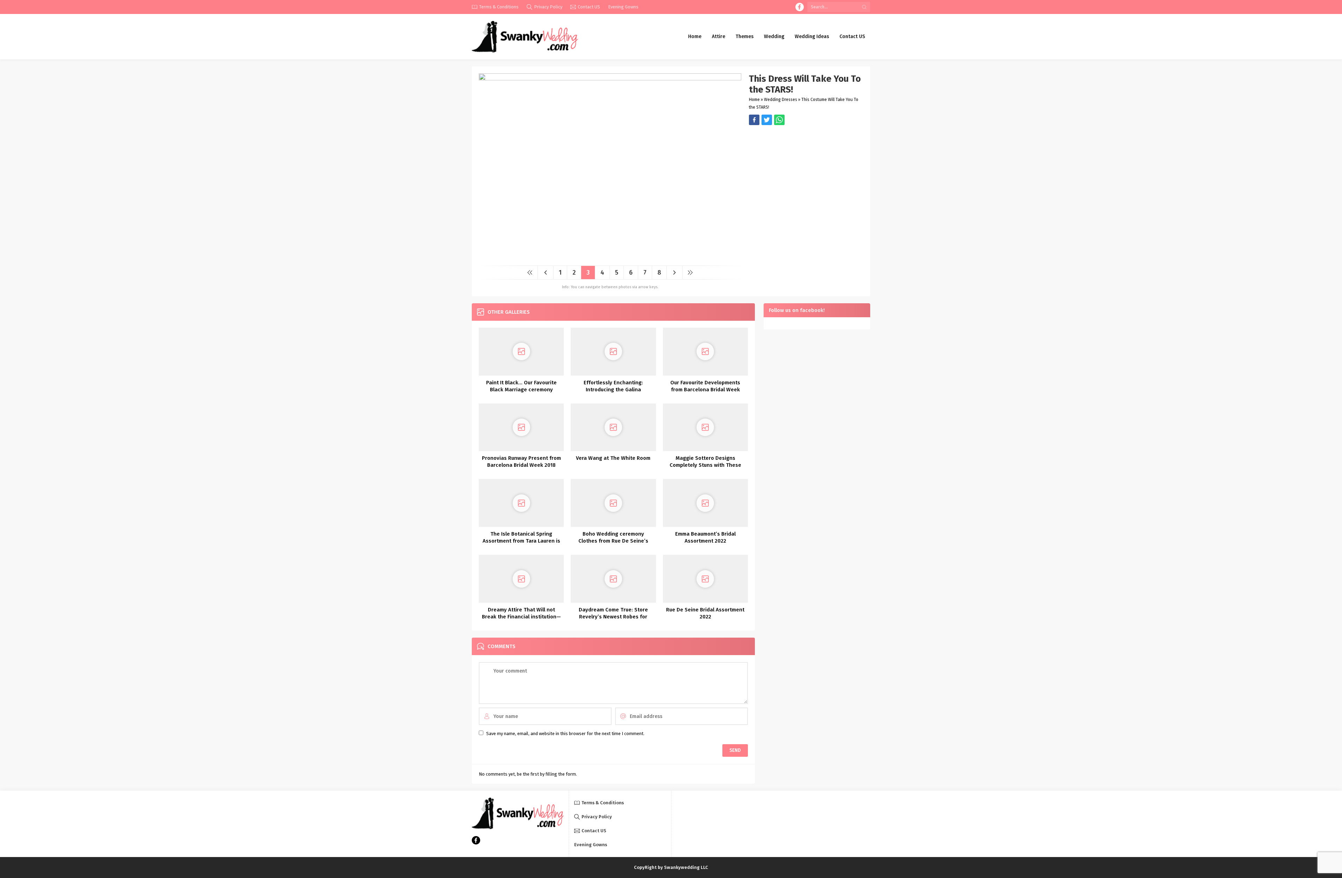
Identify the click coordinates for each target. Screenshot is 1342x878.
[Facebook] (799, 7)
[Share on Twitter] (779, 120)
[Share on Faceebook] (767, 120)
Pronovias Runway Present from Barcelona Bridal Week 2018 (521, 461)
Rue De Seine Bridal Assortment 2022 (705, 613)
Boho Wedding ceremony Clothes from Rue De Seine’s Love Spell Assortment (613, 541)
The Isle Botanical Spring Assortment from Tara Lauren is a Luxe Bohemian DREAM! (521, 541)
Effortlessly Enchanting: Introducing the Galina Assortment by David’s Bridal (613, 389)
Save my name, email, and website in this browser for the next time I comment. (565, 733)
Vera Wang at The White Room (613, 458)
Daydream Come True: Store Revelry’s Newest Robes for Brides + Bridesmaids (613, 617)
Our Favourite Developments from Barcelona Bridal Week (705, 386)
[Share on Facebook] (754, 120)
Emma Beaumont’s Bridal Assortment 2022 (705, 537)
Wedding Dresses (780, 99)
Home (754, 99)
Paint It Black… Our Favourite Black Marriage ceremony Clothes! (521, 389)
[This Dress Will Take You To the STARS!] (610, 257)
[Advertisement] (806, 174)
